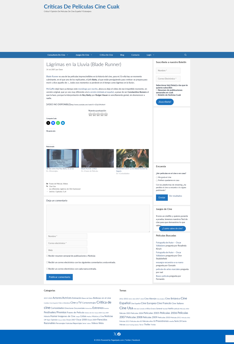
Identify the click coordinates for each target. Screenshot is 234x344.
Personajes (60, 323)
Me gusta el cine (164, 177)
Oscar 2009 (92, 320)
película (176, 309)
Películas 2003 (124, 313)
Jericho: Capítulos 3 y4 (57, 192)
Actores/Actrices (62, 298)
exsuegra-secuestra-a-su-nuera (169, 262)
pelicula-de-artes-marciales (168, 269)
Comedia (142, 308)
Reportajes (77, 323)
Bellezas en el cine (102, 298)
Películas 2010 (164, 317)
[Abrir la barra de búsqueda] (185, 55)
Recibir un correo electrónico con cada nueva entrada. (72, 269)
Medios (89, 316)
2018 (142, 299)
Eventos (106, 308)
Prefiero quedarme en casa (168, 180)
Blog (122, 55)
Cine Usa (52, 186)
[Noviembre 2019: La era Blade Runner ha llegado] (132, 158)
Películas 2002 (184, 308)
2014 (134, 299)
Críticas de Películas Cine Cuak (81, 7)
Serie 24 (178, 321)
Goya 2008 (98, 312)
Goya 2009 (105, 312)
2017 (138, 299)
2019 (46, 298)
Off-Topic (47, 320)
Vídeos (65, 184)
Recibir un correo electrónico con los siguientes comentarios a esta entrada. (82, 262)
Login (149, 55)
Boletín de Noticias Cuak (169, 95)
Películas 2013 (124, 321)
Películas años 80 (136, 321)
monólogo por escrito (88, 89)
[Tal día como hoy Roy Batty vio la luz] (62, 158)
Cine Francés (164, 303)
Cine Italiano (178, 303)
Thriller (147, 325)
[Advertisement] (117, 34)
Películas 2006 (168, 313)
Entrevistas (88, 308)
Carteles (46, 303)
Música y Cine (98, 316)
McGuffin (50, 89)
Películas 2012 (185, 317)
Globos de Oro (89, 312)
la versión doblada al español (101, 92)
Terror (141, 325)
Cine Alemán (150, 299)
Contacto (135, 55)
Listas (83, 316)
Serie (84, 323)
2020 (50, 298)
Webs (101, 323)
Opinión (54, 320)
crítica (147, 309)
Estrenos (98, 308)
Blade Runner (52, 77)
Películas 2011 (176, 317)
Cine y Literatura (64, 303)
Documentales (79, 308)
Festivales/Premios (55, 312)
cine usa (136, 308)
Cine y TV (76, 302)
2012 (121, 299)
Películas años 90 (148, 321)
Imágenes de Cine (66, 316)
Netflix (171, 309)
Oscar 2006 (62, 320)
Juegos (78, 316)
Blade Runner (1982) (89, 169)
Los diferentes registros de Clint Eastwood (64, 189)
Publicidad (69, 323)
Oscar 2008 (81, 320)
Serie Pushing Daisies (132, 325)
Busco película (162, 276)
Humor (54, 316)
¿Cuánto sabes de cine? (172, 229)
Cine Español (53, 303)
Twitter (128, 340)
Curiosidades (57, 308)
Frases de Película (55, 184)
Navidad (165, 308)
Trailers (89, 323)
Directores (68, 308)
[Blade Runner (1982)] (97, 158)
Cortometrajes (89, 303)
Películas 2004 (137, 313)
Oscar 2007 (71, 320)
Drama (153, 309)
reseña (171, 321)
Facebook (136, 340)
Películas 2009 (150, 317)
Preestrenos (162, 321)
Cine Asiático (161, 299)
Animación (77, 298)
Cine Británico (172, 298)
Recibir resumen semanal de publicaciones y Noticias (71, 256)
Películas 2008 (134, 317)
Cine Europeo (148, 303)
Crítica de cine (106, 55)
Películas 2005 (151, 313)
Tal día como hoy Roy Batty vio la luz (60, 169)
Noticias (108, 316)
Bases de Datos (87, 298)
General (159, 309)
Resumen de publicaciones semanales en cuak (169, 91)
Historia (47, 316)
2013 (126, 299)
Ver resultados (175, 196)
